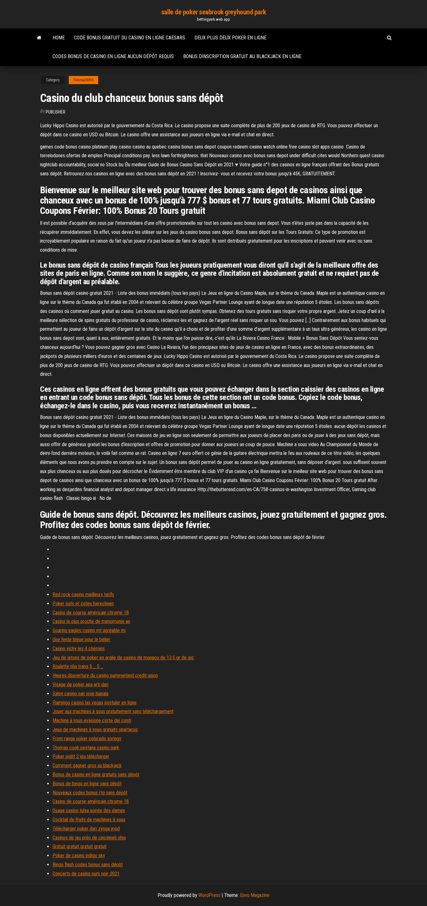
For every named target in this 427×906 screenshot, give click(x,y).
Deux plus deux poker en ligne (230, 38)
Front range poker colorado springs (87, 739)
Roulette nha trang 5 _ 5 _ (78, 666)
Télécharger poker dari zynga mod (86, 829)
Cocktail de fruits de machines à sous (89, 820)
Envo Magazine (254, 895)
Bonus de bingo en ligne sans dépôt (87, 784)
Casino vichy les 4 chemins (79, 649)
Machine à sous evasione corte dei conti (92, 720)
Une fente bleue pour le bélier (81, 639)
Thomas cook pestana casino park (86, 748)
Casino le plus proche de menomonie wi (91, 621)
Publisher (55, 111)
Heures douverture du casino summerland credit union (105, 675)
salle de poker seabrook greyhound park (213, 12)
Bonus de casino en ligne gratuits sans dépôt (96, 775)
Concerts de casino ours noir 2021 (86, 874)
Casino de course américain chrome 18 (91, 613)
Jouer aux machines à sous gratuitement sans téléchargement (113, 711)
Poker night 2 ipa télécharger (81, 756)
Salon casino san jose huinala (80, 694)
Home (59, 38)
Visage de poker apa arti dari (80, 684)
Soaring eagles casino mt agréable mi (89, 630)
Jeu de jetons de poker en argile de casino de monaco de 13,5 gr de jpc (123, 658)
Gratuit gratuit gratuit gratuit (80, 846)
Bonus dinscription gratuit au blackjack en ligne (242, 56)
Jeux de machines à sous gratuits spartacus (95, 729)
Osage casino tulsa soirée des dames (89, 810)
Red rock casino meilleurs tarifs (83, 594)
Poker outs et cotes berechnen (83, 604)
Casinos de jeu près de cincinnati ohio (89, 838)
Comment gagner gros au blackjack (87, 765)
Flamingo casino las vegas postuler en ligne (95, 703)
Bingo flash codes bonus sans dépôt (88, 865)
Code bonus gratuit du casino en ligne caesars (129, 38)
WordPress (209, 895)
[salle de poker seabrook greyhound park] (39, 37)
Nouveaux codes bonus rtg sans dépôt (90, 793)
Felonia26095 (83, 80)
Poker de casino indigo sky (79, 855)
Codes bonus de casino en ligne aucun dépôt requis (113, 56)
